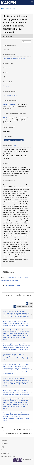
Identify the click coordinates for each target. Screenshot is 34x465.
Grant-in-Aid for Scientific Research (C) (14, 58)
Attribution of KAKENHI (8, 456)
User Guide (4, 443)
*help (14, 145)
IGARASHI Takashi (9, 104)
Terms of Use (5, 453)
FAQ (2, 446)
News (2, 450)
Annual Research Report (13, 278)
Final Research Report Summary (14, 279)
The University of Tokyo (10, 95)
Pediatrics (6, 86)
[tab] (18, 295)
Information (4, 440)
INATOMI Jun (7, 118)
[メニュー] (31, 2)
